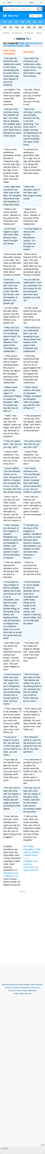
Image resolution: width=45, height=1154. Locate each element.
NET (14, 46)
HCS (36, 43)
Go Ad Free (4, 1148)
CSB (27, 43)
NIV (18, 46)
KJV (40, 43)
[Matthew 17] (42, 519)
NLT (22, 46)
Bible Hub (22, 891)
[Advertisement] (25, 944)
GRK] (27, 46)
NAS (9, 46)
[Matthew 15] (3, 519)
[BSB (22, 43)
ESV (31, 43)
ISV (5, 46)
